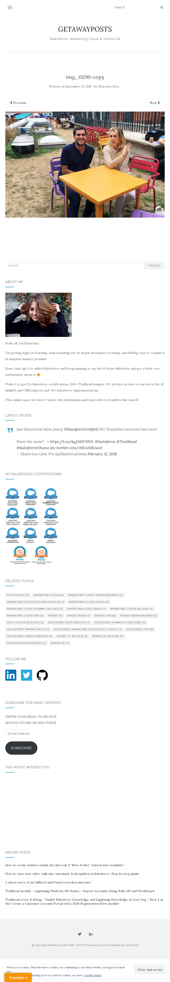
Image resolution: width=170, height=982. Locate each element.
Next (154, 103)
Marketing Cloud (49, 595)
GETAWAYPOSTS (85, 29)
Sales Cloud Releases (25, 622)
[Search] (162, 7)
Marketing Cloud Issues (89, 601)
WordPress (132, 945)
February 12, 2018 (102, 453)
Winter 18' (60, 643)
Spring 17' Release (72, 636)
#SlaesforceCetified (81, 429)
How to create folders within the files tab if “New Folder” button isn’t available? (64, 865)
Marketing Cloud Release (131, 608)
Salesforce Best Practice (69, 622)
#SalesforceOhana (32, 447)
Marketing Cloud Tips (25, 615)
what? (10, 390)
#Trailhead (126, 441)
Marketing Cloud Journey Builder (35, 608)
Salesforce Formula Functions (119, 622)
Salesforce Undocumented (29, 636)
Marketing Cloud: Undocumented (95, 595)
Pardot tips (105, 615)
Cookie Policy (93, 975)
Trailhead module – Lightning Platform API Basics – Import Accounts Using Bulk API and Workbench (80, 891)
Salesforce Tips (140, 629)
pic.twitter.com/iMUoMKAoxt (76, 447)
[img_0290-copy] (85, 164)
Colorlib (103, 945)
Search (154, 265)
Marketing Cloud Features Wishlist (35, 601)
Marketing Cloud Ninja (86, 608)
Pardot (55, 615)
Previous (19, 103)
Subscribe (21, 748)
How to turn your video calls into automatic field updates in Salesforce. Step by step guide (72, 874)
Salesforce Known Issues (28, 629)
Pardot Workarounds (138, 615)
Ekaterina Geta (108, 86)
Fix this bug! (18, 595)
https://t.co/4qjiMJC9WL (72, 441)
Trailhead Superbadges (26, 643)
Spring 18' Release (108, 636)
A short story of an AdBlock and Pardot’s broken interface (48, 882)
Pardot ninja (78, 615)
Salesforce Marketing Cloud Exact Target (88, 629)
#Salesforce (105, 441)
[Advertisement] (85, 227)
